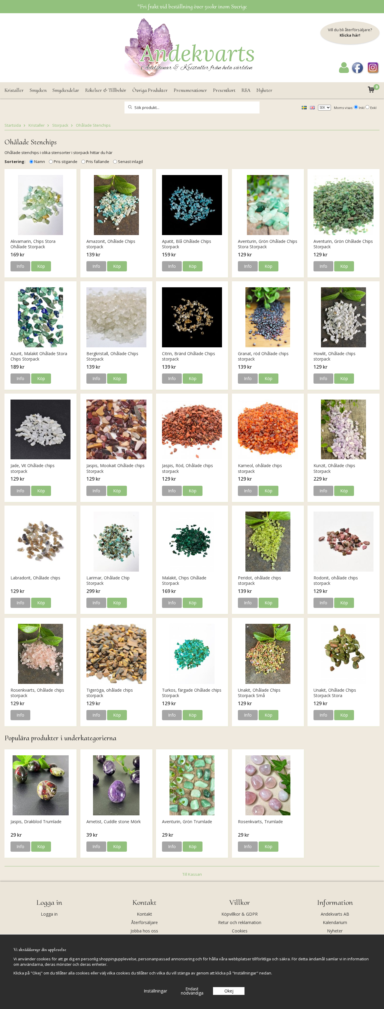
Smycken (38, 90)
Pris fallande (97, 161)
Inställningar (155, 991)
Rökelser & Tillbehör (105, 90)
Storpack (60, 125)
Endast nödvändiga (192, 991)
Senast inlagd (130, 161)
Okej (228, 991)
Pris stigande (65, 161)
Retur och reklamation (239, 922)
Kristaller (14, 90)
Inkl (361, 107)
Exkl (373, 107)
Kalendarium (335, 922)
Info (20, 266)
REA (246, 90)
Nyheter (264, 90)
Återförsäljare (144, 922)
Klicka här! (350, 35)
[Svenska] (304, 107)
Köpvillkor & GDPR (239, 914)
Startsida (12, 125)
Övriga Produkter (150, 90)
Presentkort (224, 90)
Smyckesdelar (65, 90)
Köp (41, 266)
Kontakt (144, 914)
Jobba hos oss (144, 931)
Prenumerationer (190, 90)
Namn (39, 161)
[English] (312, 107)
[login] (344, 71)
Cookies (240, 931)
